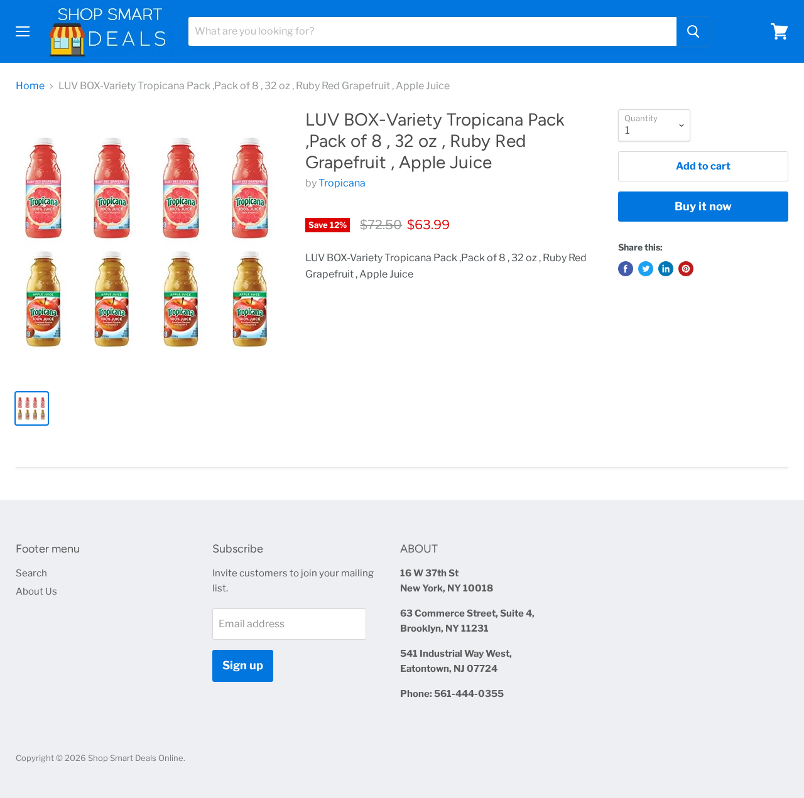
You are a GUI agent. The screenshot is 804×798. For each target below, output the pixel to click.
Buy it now (703, 206)
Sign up (242, 665)
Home (30, 86)
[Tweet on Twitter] (645, 268)
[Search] (693, 31)
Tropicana (342, 183)
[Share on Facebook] (625, 268)
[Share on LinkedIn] (665, 268)
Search (31, 573)
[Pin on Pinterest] (685, 268)
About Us (36, 591)
